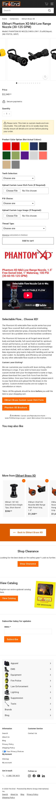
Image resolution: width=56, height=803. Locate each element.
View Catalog (9, 598)
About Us (6, 737)
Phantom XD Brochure (16, 407)
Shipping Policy (8, 748)
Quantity (6, 108)
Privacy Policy (8, 744)
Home (4, 19)
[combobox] (28, 10)
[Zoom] (45, 76)
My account (7, 763)
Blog (4, 741)
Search (5, 733)
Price (4, 90)
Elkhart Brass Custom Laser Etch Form (24, 400)
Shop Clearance (28, 564)
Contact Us (32, 733)
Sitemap (5, 759)
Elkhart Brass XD (28, 19)
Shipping (5, 235)
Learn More (31, 418)
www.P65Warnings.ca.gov (15, 418)
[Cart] (46, 4)
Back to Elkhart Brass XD (30, 532)
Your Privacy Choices (15, 751)
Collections (14, 19)
